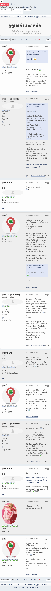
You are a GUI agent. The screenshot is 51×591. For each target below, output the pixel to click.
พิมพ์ (48, 40)
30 (36, 40)
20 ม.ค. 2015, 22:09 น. (32, 99)
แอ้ (5, 46)
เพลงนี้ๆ (29, 59)
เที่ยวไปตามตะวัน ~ (32, 92)
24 (21, 40)
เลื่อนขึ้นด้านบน (5, 579)
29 (34, 40)
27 (29, 40)
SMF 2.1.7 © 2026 (19, 587)
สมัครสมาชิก (37, 7)
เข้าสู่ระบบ (25, 7)
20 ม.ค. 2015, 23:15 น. (32, 294)
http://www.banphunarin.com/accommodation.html (36, 166)
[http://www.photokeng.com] (3, 122)
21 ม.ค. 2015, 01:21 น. (32, 468)
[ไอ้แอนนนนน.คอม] (3, 208)
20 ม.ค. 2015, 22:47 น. (32, 182)
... (19, 40)
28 (31, 40)
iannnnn (8, 182)
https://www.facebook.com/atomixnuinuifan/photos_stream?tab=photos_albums (37, 480)
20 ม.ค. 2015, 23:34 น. (32, 424)
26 (26, 40)
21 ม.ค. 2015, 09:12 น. (32, 539)
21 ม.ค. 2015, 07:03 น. (32, 501)
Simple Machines (32, 587)
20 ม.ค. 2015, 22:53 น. (32, 215)
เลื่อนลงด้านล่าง (5, 40)
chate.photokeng (12, 99)
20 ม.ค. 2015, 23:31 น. (32, 385)
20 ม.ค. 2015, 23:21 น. (32, 353)
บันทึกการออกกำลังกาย (38, 175)
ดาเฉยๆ (7, 501)
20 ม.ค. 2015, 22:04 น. (32, 46)
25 (24, 40)
